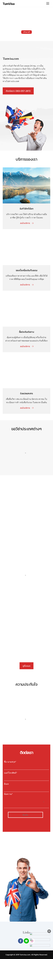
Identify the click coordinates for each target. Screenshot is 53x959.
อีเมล (6, 784)
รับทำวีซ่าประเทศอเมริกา (26, 463)
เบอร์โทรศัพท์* (10, 773)
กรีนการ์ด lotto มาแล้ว (19, 498)
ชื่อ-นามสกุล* (10, 762)
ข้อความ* (8, 794)
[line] (26, 941)
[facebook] (20, 941)
